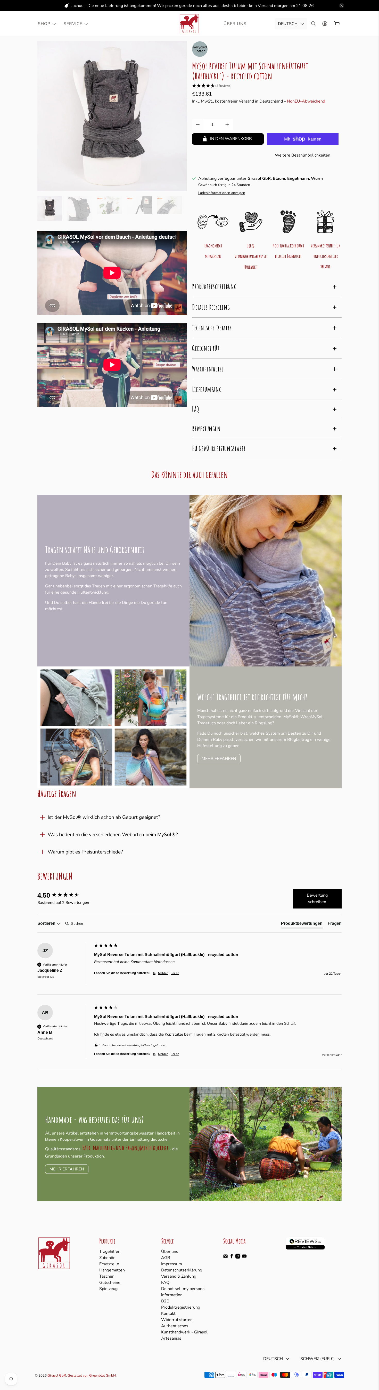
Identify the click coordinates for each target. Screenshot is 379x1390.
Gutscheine (109, 1282)
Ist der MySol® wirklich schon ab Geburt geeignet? (104, 817)
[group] (64, 895)
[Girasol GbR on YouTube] (244, 1257)
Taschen (106, 1276)
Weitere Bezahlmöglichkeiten (302, 155)
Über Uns (235, 24)
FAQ (165, 1282)
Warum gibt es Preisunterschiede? (85, 852)
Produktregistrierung (180, 1307)
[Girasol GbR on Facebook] (231, 1257)
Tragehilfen (109, 1251)
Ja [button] (154, 973)
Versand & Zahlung (178, 1276)
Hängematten (112, 1270)
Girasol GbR (56, 1375)
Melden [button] (163, 973)
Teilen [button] (175, 973)
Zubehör (107, 1258)
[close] (341, 5)
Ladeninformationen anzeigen (221, 192)
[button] (267, 86)
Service (73, 24)
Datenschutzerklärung (181, 1270)
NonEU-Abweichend (306, 101)
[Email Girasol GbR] (225, 1257)
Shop (44, 24)
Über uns (169, 1251)
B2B (165, 1301)
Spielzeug (108, 1289)
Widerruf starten (177, 1320)
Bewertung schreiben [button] (317, 898)
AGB (165, 1258)
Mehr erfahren (219, 759)
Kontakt (168, 1313)
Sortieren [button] (46, 923)
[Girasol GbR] (189, 23)
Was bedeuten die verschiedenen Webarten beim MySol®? (113, 834)
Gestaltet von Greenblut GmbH (92, 1375)
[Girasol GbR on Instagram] (237, 1257)
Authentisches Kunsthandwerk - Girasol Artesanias (184, 1332)
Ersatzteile (109, 1264)
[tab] (302, 924)
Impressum (171, 1264)
